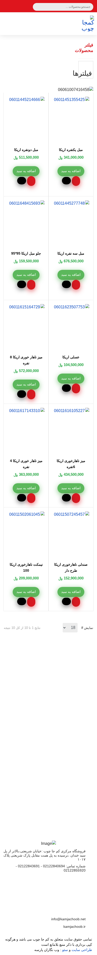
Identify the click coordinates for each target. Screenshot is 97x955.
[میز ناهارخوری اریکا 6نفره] (64, 411)
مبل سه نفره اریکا (70, 253)
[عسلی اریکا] (64, 307)
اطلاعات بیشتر (48, 765)
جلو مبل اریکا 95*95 (26, 253)
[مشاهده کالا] (66, 180)
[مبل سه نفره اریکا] (64, 203)
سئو (65, 950)
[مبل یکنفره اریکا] (64, 100)
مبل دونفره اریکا (26, 150)
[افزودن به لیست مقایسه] (76, 181)
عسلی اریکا (70, 357)
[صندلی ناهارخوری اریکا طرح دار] (64, 514)
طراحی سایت (82, 950)
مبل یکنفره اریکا (71, 150)
